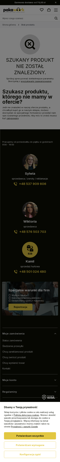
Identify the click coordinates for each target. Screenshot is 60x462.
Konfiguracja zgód (30, 454)
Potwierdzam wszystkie (30, 435)
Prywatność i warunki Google (24, 426)
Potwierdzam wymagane (30, 445)
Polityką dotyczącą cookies (26, 415)
